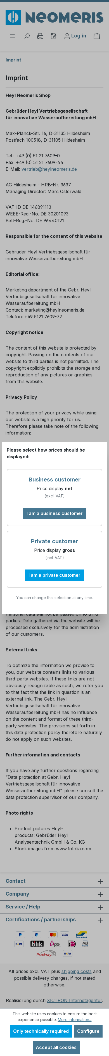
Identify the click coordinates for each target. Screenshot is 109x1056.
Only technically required (41, 1031)
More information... (75, 1019)
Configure (88, 1031)
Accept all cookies (56, 1047)
